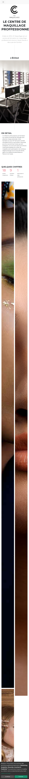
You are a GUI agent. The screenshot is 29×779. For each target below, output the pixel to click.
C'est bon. (21, 776)
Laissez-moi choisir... (6, 773)
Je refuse (7, 776)
